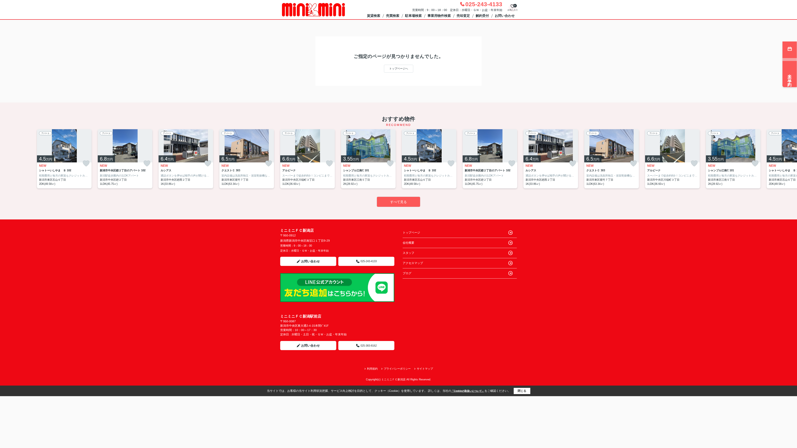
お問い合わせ (505, 15)
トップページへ (398, 68)
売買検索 (392, 15)
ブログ (407, 273)
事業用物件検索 (439, 15)
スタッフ (408, 252)
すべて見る (398, 202)
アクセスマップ (413, 263)
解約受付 (482, 15)
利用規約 (372, 368)
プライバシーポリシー (397, 368)
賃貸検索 (373, 15)
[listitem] (307, 159)
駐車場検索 (413, 15)
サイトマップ (425, 368)
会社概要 (408, 242)
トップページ (411, 232)
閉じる (522, 390)
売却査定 (463, 15)
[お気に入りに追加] (86, 163)
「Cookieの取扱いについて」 (467, 391)
